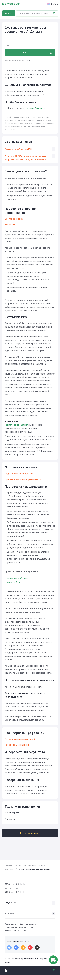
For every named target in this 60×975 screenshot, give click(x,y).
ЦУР (31, 927)
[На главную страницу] (11, 4)
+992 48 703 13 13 (15, 883)
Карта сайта (10, 924)
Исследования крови (33, 865)
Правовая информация (15, 927)
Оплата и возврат (28, 924)
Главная (8, 865)
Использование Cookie (15, 931)
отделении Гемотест (34, 108)
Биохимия (9, 869)
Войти (54, 4)
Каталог (9, 13)
